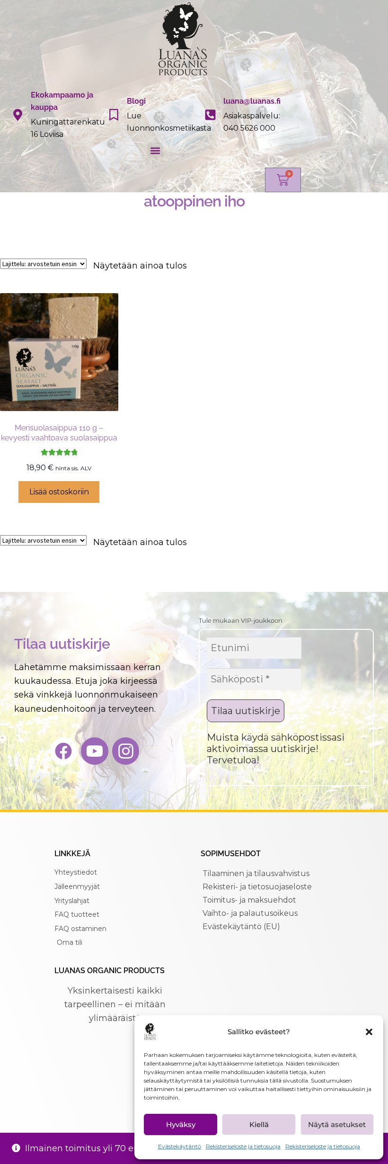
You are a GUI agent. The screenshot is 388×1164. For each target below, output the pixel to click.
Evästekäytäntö (179, 1146)
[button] (369, 1032)
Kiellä (259, 1124)
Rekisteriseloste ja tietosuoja (243, 1146)
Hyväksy (180, 1124)
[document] (194, 582)
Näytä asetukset (337, 1124)
